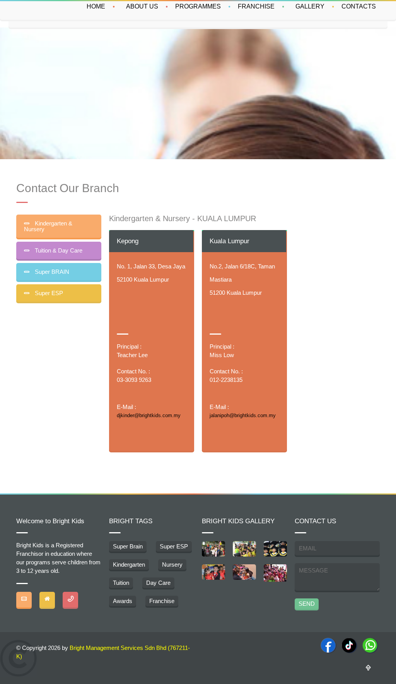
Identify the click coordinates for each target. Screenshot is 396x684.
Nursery (172, 564)
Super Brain (128, 546)
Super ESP (174, 546)
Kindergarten (129, 564)
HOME (96, 6)
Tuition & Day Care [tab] (57, 250)
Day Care (158, 582)
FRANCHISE (256, 6)
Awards (122, 601)
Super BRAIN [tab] (51, 271)
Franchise (161, 601)
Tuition (121, 582)
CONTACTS (358, 6)
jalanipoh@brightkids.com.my (243, 415)
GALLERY (309, 6)
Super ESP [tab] (48, 293)
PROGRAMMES (198, 6)
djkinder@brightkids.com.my (149, 415)
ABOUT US (142, 6)
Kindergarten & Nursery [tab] (48, 226)
